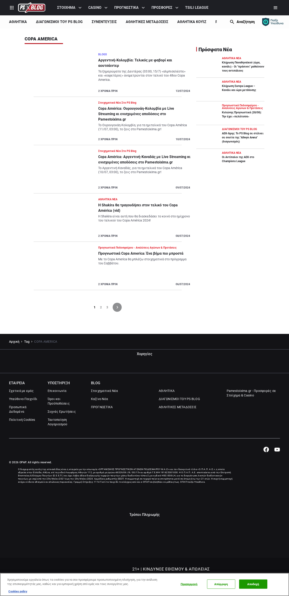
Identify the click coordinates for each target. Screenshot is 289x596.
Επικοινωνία (57, 391)
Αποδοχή (253, 584)
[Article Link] (108, 74)
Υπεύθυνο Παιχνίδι (23, 399)
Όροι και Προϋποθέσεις (59, 401)
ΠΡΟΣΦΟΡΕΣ (161, 7)
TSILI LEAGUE (196, 7)
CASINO (94, 7)
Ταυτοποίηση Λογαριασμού (58, 422)
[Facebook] (266, 449)
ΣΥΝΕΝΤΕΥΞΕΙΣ (104, 22)
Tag (27, 341)
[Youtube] (277, 449)
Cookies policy (17, 591)
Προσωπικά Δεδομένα (17, 409)
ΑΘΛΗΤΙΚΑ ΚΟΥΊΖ (191, 22)
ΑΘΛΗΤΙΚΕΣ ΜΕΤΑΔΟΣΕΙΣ (147, 22)
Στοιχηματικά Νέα (104, 391)
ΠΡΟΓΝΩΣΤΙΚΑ (126, 7)
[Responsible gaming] (273, 21)
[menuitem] (70, 7)
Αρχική (14, 341)
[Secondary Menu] (275, 7)
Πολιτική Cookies (22, 419)
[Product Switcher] (11, 7)
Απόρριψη (221, 584)
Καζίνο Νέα (99, 399)
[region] (144, 584)
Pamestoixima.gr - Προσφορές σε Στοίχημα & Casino (251, 393)
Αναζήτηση (246, 22)
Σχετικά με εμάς (21, 391)
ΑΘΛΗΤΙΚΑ (18, 22)
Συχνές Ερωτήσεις (62, 411)
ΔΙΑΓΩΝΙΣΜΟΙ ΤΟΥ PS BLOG (59, 22)
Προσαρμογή (189, 584)
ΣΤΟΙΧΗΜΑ (66, 7)
